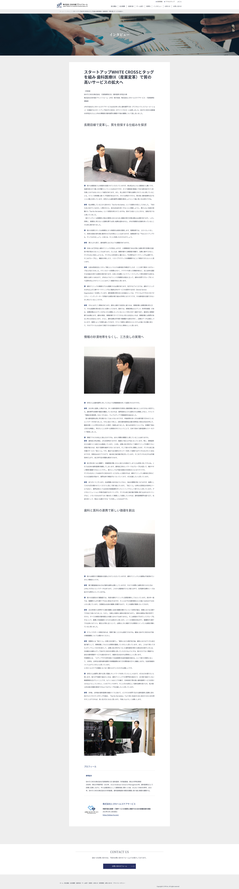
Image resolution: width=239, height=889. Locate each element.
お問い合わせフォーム (119, 866)
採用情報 (159, 1)
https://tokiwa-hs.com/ (111, 815)
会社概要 (122, 6)
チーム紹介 (139, 6)
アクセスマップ (170, 1)
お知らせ (167, 6)
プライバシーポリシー (119, 883)
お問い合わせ (177, 6)
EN (181, 1)
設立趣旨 (114, 6)
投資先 (148, 6)
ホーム (61, 11)
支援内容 (131, 6)
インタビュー (157, 6)
